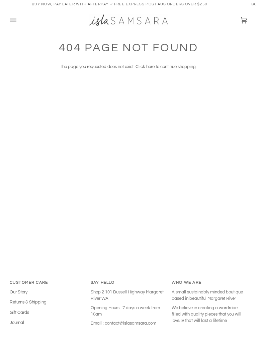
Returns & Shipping (28, 302)
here (150, 66)
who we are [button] (186, 282)
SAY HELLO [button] (103, 282)
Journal (17, 322)
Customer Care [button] (29, 282)
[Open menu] (20, 20)
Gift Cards (19, 312)
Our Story (18, 292)
